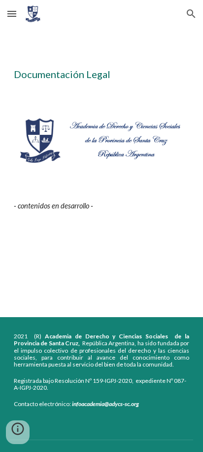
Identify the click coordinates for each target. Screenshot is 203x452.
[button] (12, 13)
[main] (101, 62)
